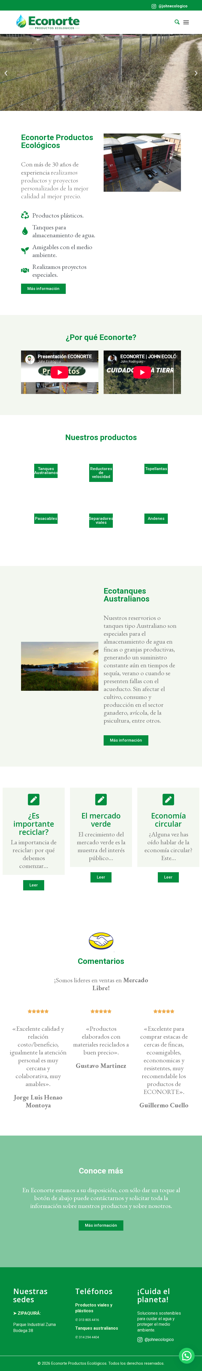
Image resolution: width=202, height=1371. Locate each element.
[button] (6, 73)
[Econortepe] (48, 22)
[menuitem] (168, 6)
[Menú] (186, 22)
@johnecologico (173, 6)
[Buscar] (174, 22)
